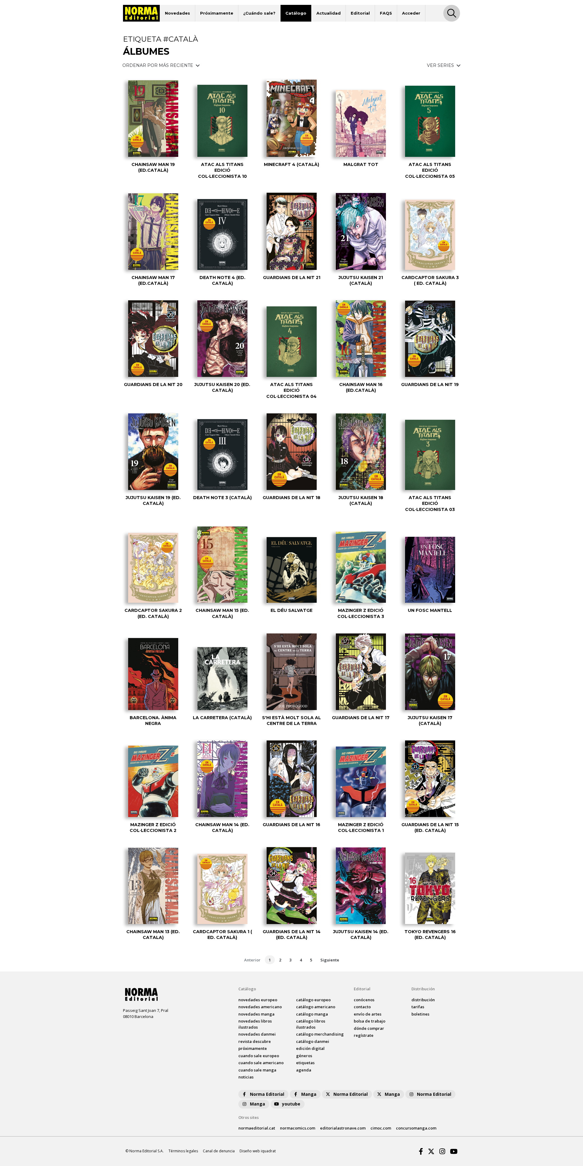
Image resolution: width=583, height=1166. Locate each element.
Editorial (360, 13)
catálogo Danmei (312, 1041)
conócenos (364, 999)
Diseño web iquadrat (258, 1151)
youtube (291, 1104)
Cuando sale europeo (258, 1055)
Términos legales (183, 1151)
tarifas (417, 1006)
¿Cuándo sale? (259, 13)
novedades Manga (256, 1014)
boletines (420, 1014)
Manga (308, 1094)
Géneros (304, 1055)
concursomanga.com (416, 1128)
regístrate (363, 1035)
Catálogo (295, 13)
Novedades (177, 13)
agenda (303, 1070)
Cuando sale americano (261, 1062)
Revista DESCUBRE (254, 1041)
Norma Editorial (267, 1094)
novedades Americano (260, 1006)
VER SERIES (441, 65)
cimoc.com (380, 1128)
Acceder (411, 13)
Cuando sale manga (257, 1070)
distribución (423, 999)
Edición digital (310, 1048)
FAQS (386, 13)
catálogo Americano (315, 1006)
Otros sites (248, 1117)
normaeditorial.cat (256, 1128)
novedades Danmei (257, 1034)
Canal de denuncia (219, 1151)
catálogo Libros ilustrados (310, 1024)
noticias (246, 1077)
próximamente (252, 1048)
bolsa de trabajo (369, 1021)
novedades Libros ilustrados (255, 1024)
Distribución (423, 989)
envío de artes (367, 1014)
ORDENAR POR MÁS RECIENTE (158, 65)
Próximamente (216, 13)
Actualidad (328, 13)
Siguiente (329, 960)
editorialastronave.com (343, 1128)
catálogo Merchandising (320, 1034)
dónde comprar (369, 1028)
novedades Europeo (257, 999)
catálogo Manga (312, 1014)
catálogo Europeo (313, 999)
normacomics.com (297, 1128)
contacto (362, 1006)
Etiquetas (305, 1062)
